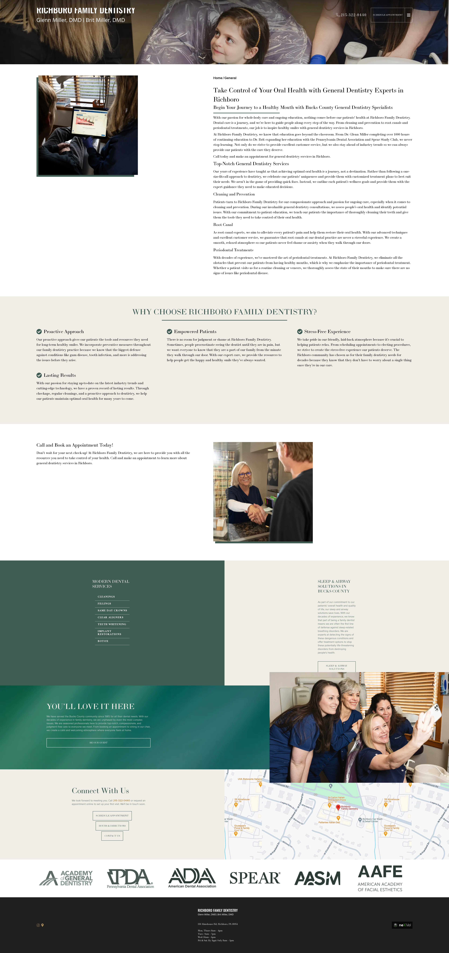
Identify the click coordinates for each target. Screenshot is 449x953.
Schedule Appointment (388, 15)
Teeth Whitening (112, 624)
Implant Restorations (109, 633)
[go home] (119, 15)
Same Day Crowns (112, 610)
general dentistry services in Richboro (302, 157)
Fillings (104, 604)
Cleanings (106, 597)
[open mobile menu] (408, 15)
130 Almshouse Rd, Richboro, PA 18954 (218, 924)
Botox (103, 641)
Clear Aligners (110, 617)
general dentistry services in (328, 128)
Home (217, 78)
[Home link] (218, 912)
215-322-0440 (121, 800)
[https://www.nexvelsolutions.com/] (402, 925)
